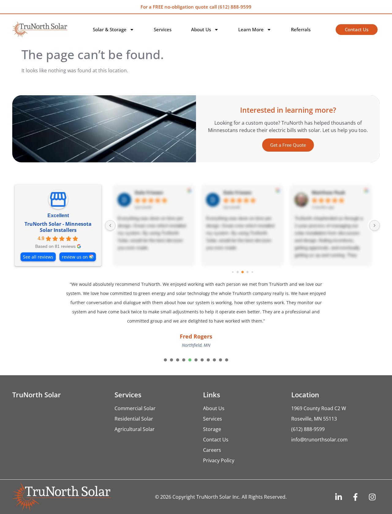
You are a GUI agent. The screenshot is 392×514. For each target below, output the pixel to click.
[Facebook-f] (355, 497)
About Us (201, 29)
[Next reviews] (374, 225)
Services (163, 29)
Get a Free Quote (288, 145)
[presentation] (165, 360)
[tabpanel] (196, 315)
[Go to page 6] (252, 272)
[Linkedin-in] (338, 497)
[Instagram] (372, 497)
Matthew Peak (328, 192)
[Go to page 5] (247, 272)
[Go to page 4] (242, 272)
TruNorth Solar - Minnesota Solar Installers (58, 227)
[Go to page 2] (232, 272)
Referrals (301, 29)
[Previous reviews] (110, 225)
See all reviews (38, 257)
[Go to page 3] (237, 272)
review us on (75, 257)
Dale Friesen (149, 192)
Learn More (251, 29)
